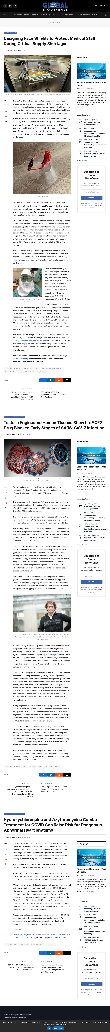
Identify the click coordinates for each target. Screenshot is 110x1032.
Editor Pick (18, 368)
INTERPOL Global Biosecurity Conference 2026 (94, 539)
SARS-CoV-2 (29, 372)
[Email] (6, 121)
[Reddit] (6, 116)
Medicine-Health (37, 944)
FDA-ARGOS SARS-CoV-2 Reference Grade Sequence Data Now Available (54, 394)
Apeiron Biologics (50, 655)
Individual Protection (31, 368)
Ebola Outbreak (31, 15)
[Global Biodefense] (54, 6)
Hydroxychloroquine (21, 944)
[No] (107, 1026)
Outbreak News (10, 32)
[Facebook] (6, 106)
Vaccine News (84, 15)
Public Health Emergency (14, 372)
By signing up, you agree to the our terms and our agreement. (91, 205)
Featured (18, 15)
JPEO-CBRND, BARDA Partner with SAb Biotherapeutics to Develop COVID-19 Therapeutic (20, 967)
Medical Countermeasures (14, 417)
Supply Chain (41, 372)
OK (49, 1028)
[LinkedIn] (6, 111)
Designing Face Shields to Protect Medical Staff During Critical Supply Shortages (54, 789)
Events (95, 15)
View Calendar (82, 160)
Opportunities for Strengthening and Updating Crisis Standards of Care (94, 133)
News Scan (80, 88)
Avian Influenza (47, 15)
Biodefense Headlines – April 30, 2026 (91, 84)
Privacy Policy (97, 205)
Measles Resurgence (66, 15)
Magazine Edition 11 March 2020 (35, 766)
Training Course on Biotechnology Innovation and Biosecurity (95, 144)
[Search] (106, 15)
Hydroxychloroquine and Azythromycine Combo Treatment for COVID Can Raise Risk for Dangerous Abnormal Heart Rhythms (20, 791)
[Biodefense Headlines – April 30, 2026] (91, 71)
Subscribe (100, 6)
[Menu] (4, 15)
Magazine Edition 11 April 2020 (52, 368)
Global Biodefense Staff (13, 50)
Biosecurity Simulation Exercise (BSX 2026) (92, 123)
